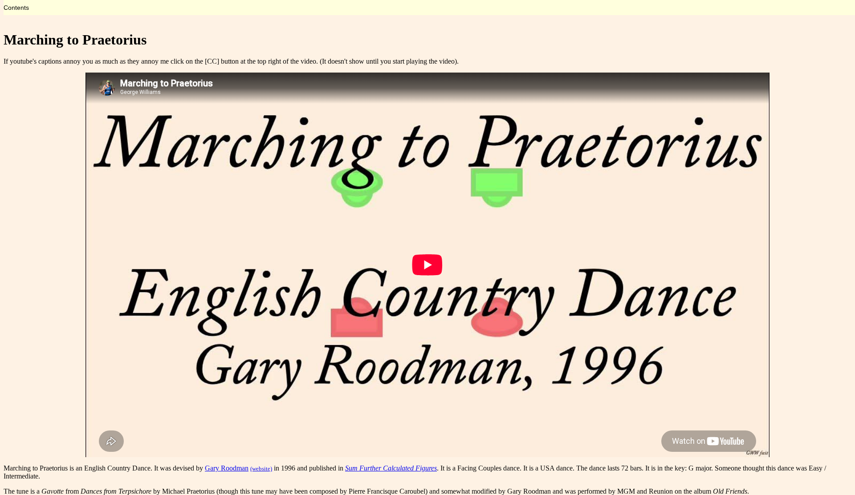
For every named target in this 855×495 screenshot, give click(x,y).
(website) (261, 468)
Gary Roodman (226, 468)
